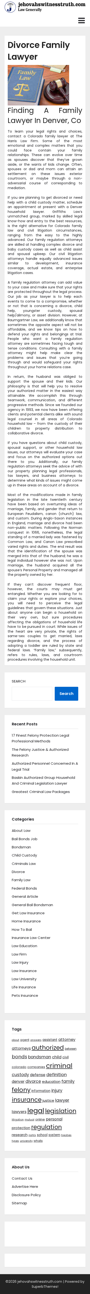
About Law (21, 830)
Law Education (24, 945)
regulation (46, 1127)
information (40, 1091)
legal (35, 1110)
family (68, 1081)
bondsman (39, 1057)
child (56, 1057)
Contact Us (22, 1178)
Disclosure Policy (26, 1194)
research (20, 1134)
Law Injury (20, 962)
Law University (24, 978)
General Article (25, 896)
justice (48, 1100)
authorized (48, 1047)
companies (36, 1067)
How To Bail (22, 929)
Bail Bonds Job (24, 838)
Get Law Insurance (28, 912)
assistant (49, 1040)
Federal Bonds (24, 888)
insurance (27, 1100)
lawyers (19, 1111)
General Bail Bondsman (32, 904)
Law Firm (19, 954)
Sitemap (19, 1203)
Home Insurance (26, 921)
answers (36, 1040)
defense (37, 1074)
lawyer (62, 1100)
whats (38, 1141)
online (40, 1119)
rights (32, 1135)
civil (65, 1057)
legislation (60, 1111)
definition (56, 1075)
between (71, 1049)
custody (20, 1075)
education (51, 1081)
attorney (66, 1039)
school (42, 1135)
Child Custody (24, 855)
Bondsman (21, 847)
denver (18, 1081)
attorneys (21, 1048)
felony (21, 1089)
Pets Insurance (25, 995)
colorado (19, 1067)
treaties (66, 1135)
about (15, 1040)
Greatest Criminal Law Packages (41, 791)
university (26, 1141)
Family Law (21, 879)
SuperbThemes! (45, 1286)
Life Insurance (24, 987)
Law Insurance (24, 970)
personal (54, 1119)
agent (24, 1040)
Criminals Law (24, 863)
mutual (29, 1119)
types (15, 1141)
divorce (33, 1081)
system (54, 1135)
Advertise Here (25, 1186)
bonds (19, 1056)
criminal (59, 1065)
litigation (18, 1119)
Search (18, 681)
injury (56, 1090)
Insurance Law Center (31, 937)
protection (21, 1127)
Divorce (18, 871)
